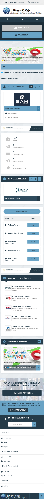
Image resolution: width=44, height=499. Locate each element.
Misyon (6, 442)
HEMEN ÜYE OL (24, 28)
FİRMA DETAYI (33, 225)
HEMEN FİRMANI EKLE (23, 393)
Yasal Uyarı (7, 461)
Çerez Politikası (8, 457)
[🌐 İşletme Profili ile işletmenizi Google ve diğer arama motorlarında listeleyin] (22, 350)
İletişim (6, 486)
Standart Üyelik (8, 476)
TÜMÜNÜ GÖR (31, 87)
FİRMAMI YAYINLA (19, 410)
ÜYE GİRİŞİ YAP (23, 35)
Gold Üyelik (7, 471)
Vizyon (6, 447)
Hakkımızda (7, 438)
